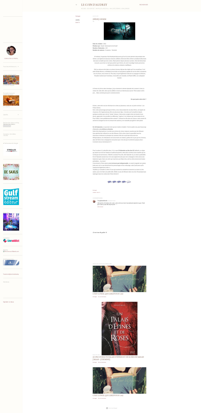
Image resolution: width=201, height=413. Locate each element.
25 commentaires (102, 398)
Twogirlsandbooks (102, 200)
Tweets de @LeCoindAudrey (11, 274)
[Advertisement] (119, 248)
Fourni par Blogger (113, 408)
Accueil (83, 8)
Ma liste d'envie (115, 8)
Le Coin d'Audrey (94, 5)
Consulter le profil (11, 58)
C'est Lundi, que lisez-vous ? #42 (108, 395)
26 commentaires (102, 362)
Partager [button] (77, 16)
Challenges (125, 8)
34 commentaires (102, 296)
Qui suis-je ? (91, 8)
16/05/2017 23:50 (111, 200)
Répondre (100, 206)
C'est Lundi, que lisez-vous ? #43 (108, 294)
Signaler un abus (8, 302)
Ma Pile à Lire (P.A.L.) (102, 8)
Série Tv (77, 22)
